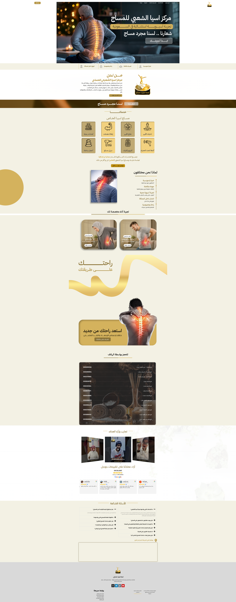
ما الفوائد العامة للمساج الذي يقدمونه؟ (103, 517)
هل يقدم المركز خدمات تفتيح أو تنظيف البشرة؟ (140, 528)
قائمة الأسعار (160, 3)
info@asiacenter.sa (137, 593)
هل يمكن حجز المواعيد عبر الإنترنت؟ (104, 525)
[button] (131, 103)
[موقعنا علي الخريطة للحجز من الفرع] (155, 540)
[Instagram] (112, 585)
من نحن (178, 3)
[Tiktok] (119, 585)
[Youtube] (123, 585)
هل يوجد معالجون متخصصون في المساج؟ (142, 520)
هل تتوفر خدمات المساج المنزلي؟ (104, 521)
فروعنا (141, 3)
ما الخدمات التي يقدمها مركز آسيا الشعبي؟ (142, 509)
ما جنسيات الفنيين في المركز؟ (145, 532)
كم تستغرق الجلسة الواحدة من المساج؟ (103, 509)
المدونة (145, 3)
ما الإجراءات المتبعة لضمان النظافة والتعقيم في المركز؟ (138, 524)
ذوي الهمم (167, 3)
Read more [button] (101, 492)
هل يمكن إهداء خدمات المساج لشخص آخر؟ (142, 535)
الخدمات (173, 3)
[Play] (144, 449)
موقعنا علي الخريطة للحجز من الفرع (144, 540)
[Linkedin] (116, 585)
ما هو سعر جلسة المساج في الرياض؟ (104, 529)
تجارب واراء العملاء (152, 3)
